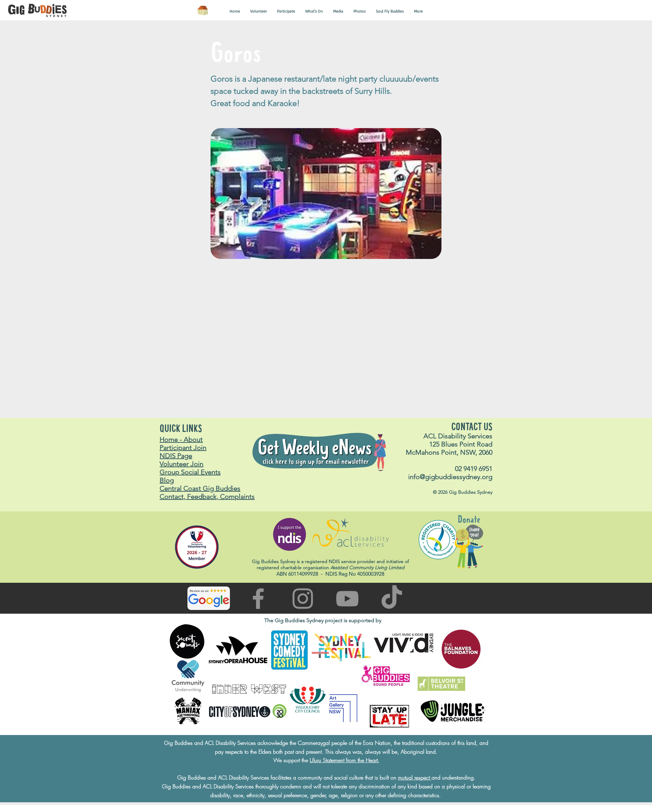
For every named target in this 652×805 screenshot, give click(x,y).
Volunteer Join (181, 464)
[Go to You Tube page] (347, 598)
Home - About (181, 439)
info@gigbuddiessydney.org (450, 477)
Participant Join (183, 447)
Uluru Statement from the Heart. (344, 760)
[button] (234, 11)
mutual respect (415, 777)
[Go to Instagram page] (302, 598)
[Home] (202, 10)
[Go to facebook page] (258, 598)
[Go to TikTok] (391, 598)
